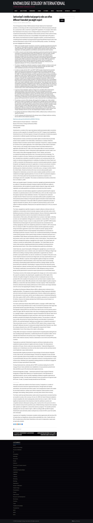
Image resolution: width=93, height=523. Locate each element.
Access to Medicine (17, 449)
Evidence (15, 463)
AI (13, 452)
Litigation (15, 474)
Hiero (73, 521)
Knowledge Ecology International (39, 3)
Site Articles (15, 499)
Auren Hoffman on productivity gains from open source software (46, 434)
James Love (28, 22)
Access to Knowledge (17, 447)
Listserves (46, 11)
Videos (52, 11)
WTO (14, 514)
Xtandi (39, 11)
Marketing (15, 478)
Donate (74, 11)
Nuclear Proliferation (17, 485)
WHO (14, 510)
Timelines (15, 501)
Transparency (16, 507)
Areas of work (23, 11)
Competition (15, 454)
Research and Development (19, 496)
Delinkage (15, 456)
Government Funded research (19, 465)
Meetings (15, 481)
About (16, 11)
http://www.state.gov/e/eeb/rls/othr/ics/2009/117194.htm (26, 119)
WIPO (14, 512)
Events (14, 460)
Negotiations (16, 483)
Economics (15, 458)
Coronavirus (32, 11)
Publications (59, 11)
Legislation (15, 472)
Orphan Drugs (16, 487)
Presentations (16, 490)
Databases (67, 11)
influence (15, 467)
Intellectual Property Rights (19, 469)
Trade (14, 503)
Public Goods (16, 494)
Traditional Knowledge (18, 505)
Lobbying (15, 476)
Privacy (14, 492)
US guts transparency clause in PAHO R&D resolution (24, 434)
